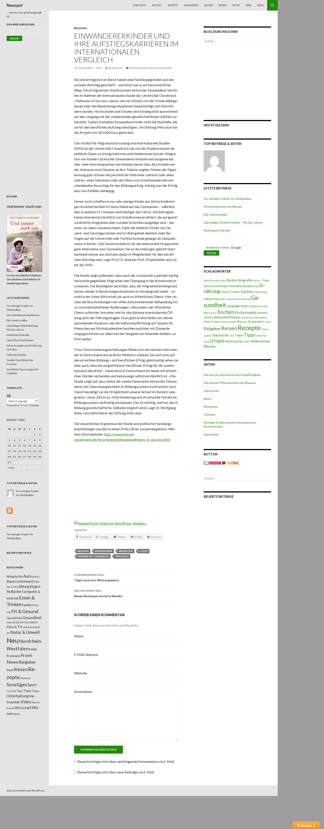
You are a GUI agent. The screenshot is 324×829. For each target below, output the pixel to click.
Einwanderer (103, 551)
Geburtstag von (214, 299)
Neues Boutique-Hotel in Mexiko (98, 593)
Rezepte (173, 5)
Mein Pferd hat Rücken (20, 340)
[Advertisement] (126, 478)
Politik (33, 649)
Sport (32, 685)
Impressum (211, 391)
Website (80, 673)
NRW (248, 5)
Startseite (139, 5)
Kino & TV (14, 627)
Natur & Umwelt (25, 632)
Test (231, 335)
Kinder (213, 312)
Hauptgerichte (237, 306)
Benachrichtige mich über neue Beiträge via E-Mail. (116, 772)
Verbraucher (234, 341)
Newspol (14, 5)
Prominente (255, 321)
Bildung (80, 28)
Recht (10, 670)
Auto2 (35, 576)
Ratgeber (212, 328)
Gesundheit (191, 5)
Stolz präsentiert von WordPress (26, 790)
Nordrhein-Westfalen (254, 317)
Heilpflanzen (255, 306)
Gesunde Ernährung (238, 299)
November (211, 406)
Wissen (209, 346)
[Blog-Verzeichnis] (212, 463)
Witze (236, 5)
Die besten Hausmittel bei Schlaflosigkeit (232, 375)
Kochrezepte (245, 312)
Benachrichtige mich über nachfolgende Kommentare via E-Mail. (126, 761)
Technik (11, 691)
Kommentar (83, 691)
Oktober (210, 414)
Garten (247, 291)
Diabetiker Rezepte (240, 286)
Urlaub (217, 341)
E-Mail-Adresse (86, 654)
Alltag (10, 576)
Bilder (209, 5)
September (211, 434)
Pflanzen (242, 321)
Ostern (215, 321)
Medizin (236, 317)
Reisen (223, 5)
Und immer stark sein (24, 206)
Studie (143, 551)
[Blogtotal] (231, 463)
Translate (34, 405)
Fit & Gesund (25, 611)
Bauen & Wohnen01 (21, 581)
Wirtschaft (23, 707)
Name (78, 636)
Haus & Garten (15, 622)
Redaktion (115, 68)
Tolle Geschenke (16, 354)
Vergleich (122, 556)
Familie (26, 605)
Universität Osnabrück (93, 556)
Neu (13, 640)
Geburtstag (260, 292)
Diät (256, 286)
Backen (232, 280)
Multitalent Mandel (217, 230)
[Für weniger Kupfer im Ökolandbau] (214, 161)
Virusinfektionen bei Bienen (223, 206)
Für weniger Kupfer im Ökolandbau (227, 198)
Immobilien (31, 622)
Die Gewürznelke (215, 214)
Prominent (13, 656)
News (208, 398)
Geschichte (14, 618)
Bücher (257, 280)
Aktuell (157, 5)
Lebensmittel (221, 317)
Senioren (25, 678)
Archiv (19, 576)
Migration (126, 551)
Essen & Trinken (230, 292)
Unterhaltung (18, 696)
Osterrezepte (228, 321)
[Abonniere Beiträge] (10, 510)
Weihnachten (260, 341)
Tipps (249, 334)
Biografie (245, 280)
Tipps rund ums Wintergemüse (96, 577)
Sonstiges (17, 684)
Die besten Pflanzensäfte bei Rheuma (230, 383)
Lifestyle (28, 627)
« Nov (11, 467)
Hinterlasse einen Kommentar (150, 68)
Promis (267, 321)
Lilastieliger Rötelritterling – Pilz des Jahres (233, 222)
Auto (223, 280)
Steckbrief (220, 335)
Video (260, 5)
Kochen (225, 312)
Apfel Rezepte (212, 280)
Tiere (239, 335)
